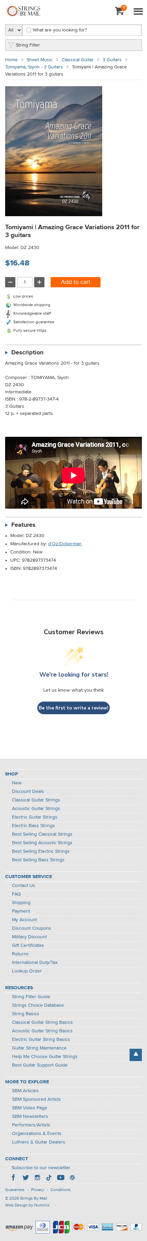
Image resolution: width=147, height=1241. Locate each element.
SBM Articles (25, 1090)
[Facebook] (14, 1178)
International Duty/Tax (35, 962)
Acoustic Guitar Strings (36, 808)
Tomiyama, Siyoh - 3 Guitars (34, 67)
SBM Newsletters (30, 1116)
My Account (24, 919)
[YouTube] (60, 1178)
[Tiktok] (49, 1178)
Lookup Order (27, 971)
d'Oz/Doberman (65, 543)
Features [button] (23, 525)
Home (11, 59)
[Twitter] (26, 1178)
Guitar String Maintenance (39, 1048)
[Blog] (72, 1178)
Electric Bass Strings (33, 825)
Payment (21, 911)
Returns (20, 954)
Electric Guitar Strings (34, 817)
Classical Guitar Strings (36, 800)
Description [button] (27, 353)
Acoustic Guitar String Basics (42, 1031)
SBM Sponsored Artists (36, 1099)
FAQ (16, 894)
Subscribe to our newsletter (41, 1167)
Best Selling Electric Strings (41, 851)
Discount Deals (28, 791)
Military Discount (29, 937)
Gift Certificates (28, 945)
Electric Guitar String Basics (41, 1039)
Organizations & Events (37, 1133)
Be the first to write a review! (73, 708)
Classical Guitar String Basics (42, 1022)
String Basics (25, 1013)
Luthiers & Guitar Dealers (38, 1142)
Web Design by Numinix (27, 1205)
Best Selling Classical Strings (42, 834)
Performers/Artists (31, 1125)
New (17, 783)
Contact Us (23, 885)
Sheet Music (40, 59)
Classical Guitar (78, 59)
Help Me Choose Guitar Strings (45, 1056)
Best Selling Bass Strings (38, 860)
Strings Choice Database (38, 1005)
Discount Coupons (31, 928)
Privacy (37, 1190)
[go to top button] (136, 1055)
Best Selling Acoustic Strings (42, 842)
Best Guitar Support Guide (40, 1065)
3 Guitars (112, 59)
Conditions (61, 1190)
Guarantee (15, 1190)
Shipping (21, 902)
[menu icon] (138, 11)
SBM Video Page (29, 1108)
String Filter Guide (31, 996)
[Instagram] (37, 1178)
